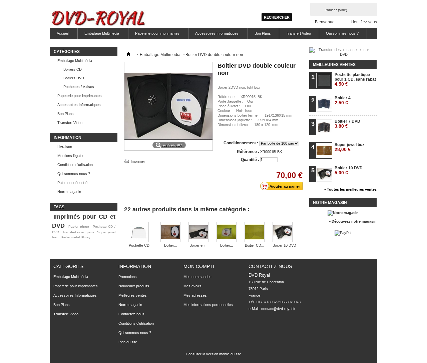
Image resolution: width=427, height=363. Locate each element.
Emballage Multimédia (98, 35)
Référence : (248, 151)
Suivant (300, 235)
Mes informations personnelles (208, 305)
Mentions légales (70, 156)
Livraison (64, 147)
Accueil (59, 35)
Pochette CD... (140, 245)
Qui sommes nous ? (342, 33)
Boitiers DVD (73, 78)
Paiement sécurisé (72, 183)
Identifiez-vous (364, 22)
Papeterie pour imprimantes (153, 35)
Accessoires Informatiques (213, 35)
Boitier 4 (343, 100)
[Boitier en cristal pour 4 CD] (198, 232)
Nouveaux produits (133, 286)
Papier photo (78, 226)
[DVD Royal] (99, 19)
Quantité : (250, 159)
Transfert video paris (78, 232)
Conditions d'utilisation (75, 165)
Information (67, 137)
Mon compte (199, 266)
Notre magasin (69, 192)
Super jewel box (350, 147)
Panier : (336, 10)
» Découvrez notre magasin (353, 221)
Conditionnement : (241, 143)
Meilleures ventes (334, 64)
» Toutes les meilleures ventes (350, 189)
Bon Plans (263, 33)
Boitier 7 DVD (347, 124)
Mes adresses (195, 295)
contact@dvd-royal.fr (278, 309)
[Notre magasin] (343, 213)
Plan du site (127, 342)
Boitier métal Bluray (75, 237)
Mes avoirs (192, 286)
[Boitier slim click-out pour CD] (227, 232)
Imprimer (138, 161)
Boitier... (170, 245)
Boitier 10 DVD (284, 245)
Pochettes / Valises (78, 87)
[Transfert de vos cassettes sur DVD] (341, 54)
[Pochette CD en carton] (140, 232)
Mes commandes (197, 277)
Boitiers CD (72, 69)
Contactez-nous (131, 314)
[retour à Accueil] (128, 54)
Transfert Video (298, 33)
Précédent (125, 235)
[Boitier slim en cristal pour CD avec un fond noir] (170, 232)
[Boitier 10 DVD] (284, 232)
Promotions (127, 277)
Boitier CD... (254, 245)
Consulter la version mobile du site (213, 354)
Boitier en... (198, 245)
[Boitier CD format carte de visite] (255, 232)
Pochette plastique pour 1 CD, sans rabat (355, 79)
